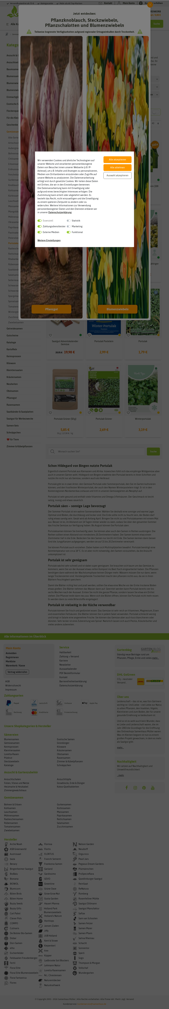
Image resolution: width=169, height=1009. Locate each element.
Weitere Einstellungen (49, 240)
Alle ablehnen (117, 167)
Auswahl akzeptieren (117, 175)
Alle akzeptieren (117, 159)
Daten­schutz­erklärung (60, 212)
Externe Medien (51, 232)
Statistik (76, 220)
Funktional (77, 232)
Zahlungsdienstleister (54, 226)
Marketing (77, 226)
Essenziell (48, 220)
